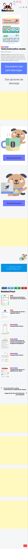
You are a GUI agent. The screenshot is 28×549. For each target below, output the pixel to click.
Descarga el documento (14, 158)
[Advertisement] (14, 106)
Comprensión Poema (16, 326)
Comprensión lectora (16, 355)
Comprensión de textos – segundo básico (18, 312)
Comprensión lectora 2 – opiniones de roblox (17, 370)
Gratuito (15, 324)
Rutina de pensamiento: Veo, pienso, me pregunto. (18, 297)
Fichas (11, 295)
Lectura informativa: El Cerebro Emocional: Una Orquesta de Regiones (17, 342)
